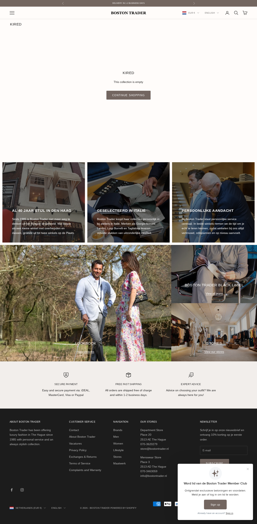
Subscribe (214, 463)
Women (118, 443)
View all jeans (214, 293)
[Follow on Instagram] (22, 490)
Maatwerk (119, 463)
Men (116, 436)
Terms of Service (79, 463)
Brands (117, 430)
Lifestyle (118, 450)
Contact (74, 430)
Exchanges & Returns (83, 456)
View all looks (85, 351)
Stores (117, 456)
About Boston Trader (82, 436)
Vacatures (75, 443)
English (210, 13)
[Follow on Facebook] (12, 490)
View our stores (214, 351)
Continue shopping (128, 95)
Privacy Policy (78, 450)
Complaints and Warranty (85, 470)
